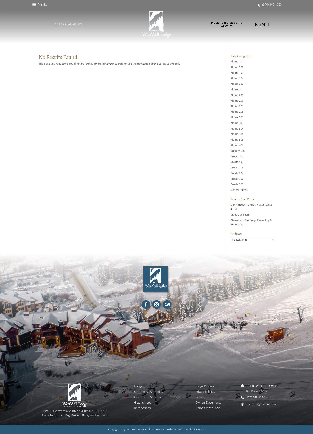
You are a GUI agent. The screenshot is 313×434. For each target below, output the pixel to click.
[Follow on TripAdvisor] (167, 304)
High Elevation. (196, 429)
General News (239, 189)
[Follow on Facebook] (146, 304)
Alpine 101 (237, 61)
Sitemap (200, 397)
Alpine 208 (237, 111)
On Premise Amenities (148, 392)
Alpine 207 (237, 106)
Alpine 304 (237, 128)
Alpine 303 (237, 123)
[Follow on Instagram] (156, 304)
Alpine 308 (237, 139)
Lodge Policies (204, 386)
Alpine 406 (237, 145)
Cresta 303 (237, 184)
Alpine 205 (237, 95)
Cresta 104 (237, 162)
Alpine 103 (237, 72)
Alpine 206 (237, 100)
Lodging (139, 386)
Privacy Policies (205, 392)
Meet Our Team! (240, 214)
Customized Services (147, 397)
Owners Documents (208, 402)
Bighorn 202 (238, 151)
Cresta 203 (237, 167)
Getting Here (142, 402)
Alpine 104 (237, 78)
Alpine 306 (237, 134)
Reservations (142, 408)
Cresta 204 (237, 173)
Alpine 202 (237, 83)
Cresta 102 (237, 156)
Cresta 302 (237, 178)
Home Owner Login (207, 408)
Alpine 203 (237, 89)
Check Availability (68, 24)
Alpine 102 (237, 67)
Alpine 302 (237, 117)
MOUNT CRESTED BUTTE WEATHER (244, 24)
